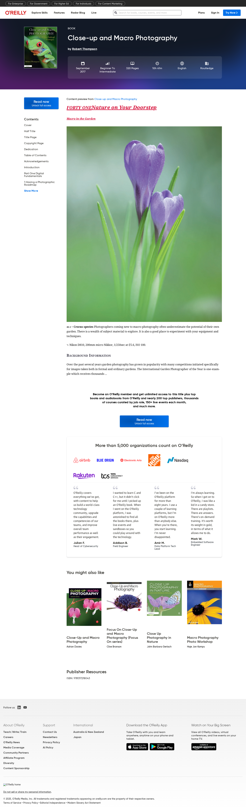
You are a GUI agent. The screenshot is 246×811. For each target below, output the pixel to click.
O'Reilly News (11, 742)
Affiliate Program (14, 758)
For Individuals (83, 3)
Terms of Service (12, 802)
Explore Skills (40, 12)
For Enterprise (15, 3)
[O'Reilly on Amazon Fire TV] (204, 749)
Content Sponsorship (16, 768)
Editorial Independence (52, 802)
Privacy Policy (51, 742)
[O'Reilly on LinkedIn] (19, 707)
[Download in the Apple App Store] (137, 749)
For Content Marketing (110, 3)
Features (59, 12)
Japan (77, 737)
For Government (38, 3)
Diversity (8, 763)
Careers (8, 737)
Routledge (206, 68)
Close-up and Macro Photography (115, 99)
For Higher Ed (61, 3)
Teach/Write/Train (14, 732)
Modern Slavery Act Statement (84, 802)
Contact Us (50, 732)
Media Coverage (13, 747)
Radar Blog (78, 12)
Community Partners (16, 752)
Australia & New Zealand (88, 732)
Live (93, 12)
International (83, 725)
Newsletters (50, 737)
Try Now (230, 12)
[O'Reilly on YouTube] (25, 707)
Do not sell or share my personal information (27, 791)
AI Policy (48, 747)
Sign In (215, 12)
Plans (201, 12)
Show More (31, 190)
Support (49, 725)
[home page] (15, 12)
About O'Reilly (13, 725)
